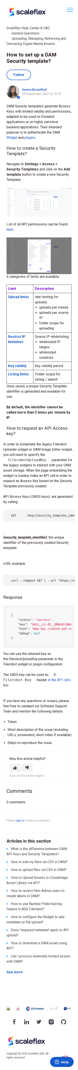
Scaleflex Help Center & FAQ (28, 28)
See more (14, 972)
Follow (18, 75)
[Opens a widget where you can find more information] (62, 1062)
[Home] (27, 12)
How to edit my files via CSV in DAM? (39, 862)
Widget (12, 138)
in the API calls (59, 680)
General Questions (25, 33)
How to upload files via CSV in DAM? (39, 870)
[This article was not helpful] (27, 768)
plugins (30, 138)
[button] (70, 10)
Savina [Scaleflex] (34, 89)
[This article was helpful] (15, 768)
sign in (20, 820)
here (9, 229)
